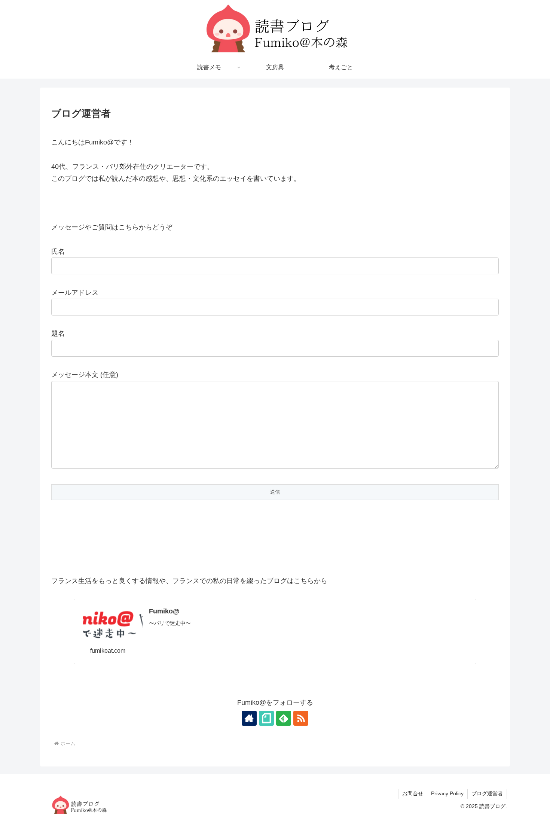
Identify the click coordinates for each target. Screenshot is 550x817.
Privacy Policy (447, 793)
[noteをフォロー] (266, 718)
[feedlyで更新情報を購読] (283, 718)
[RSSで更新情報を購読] (300, 718)
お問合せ (412, 793)
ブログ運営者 (487, 793)
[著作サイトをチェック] (249, 718)
